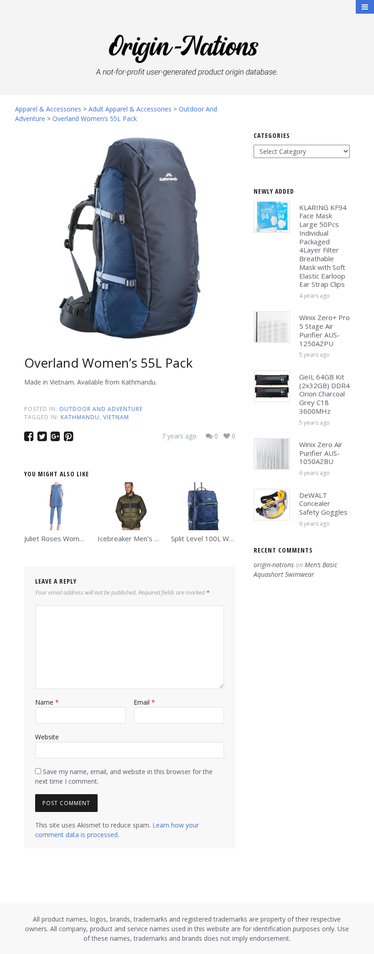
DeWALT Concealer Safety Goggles (323, 503)
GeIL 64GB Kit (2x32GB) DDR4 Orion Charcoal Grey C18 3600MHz (324, 394)
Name (47, 702)
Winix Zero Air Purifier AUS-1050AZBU (321, 453)
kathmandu (80, 417)
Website (47, 737)
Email (144, 702)
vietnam (116, 417)
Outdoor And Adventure (101, 409)
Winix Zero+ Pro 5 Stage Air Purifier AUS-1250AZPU (324, 330)
